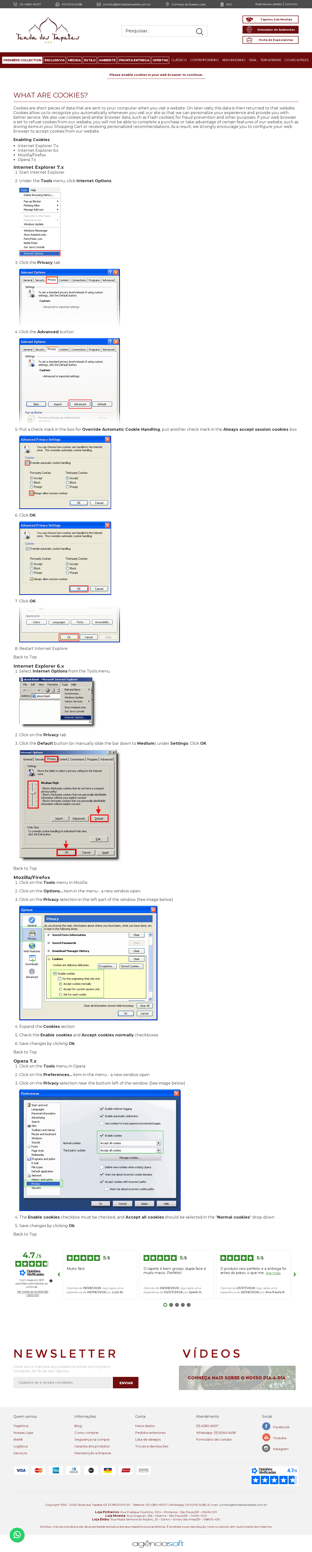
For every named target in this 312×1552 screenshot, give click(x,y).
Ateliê (18, 1439)
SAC (229, 4)
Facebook (281, 1427)
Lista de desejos (148, 1439)
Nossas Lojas (23, 1433)
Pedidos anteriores (150, 1433)
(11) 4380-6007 (207, 1426)
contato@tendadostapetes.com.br (127, 4)
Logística (20, 1446)
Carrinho (291, 4)
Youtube (280, 1438)
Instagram (281, 1449)
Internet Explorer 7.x (38, 146)
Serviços (20, 1453)
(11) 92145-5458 (72, 4)
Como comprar (86, 1433)
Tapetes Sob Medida (276, 19)
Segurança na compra (91, 1439)
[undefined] (51, 1281)
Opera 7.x (27, 159)
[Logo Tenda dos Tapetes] (48, 16)
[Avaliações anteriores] (59, 1274)
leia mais (273, 1273)
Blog (78, 1426)
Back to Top (25, 657)
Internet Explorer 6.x (38, 150)
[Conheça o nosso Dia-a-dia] (239, 1378)
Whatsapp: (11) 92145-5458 (216, 1433)
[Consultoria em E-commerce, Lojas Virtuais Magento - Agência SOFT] (158, 1540)
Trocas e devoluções (151, 1446)
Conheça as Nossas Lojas (188, 4)
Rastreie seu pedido (268, 4)
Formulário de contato (214, 1439)
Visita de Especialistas (276, 40)
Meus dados (145, 1426)
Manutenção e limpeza (92, 1453)
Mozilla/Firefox (32, 155)
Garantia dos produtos (91, 1446)
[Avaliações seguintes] (294, 1274)
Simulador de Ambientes (276, 29)
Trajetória (20, 1426)
